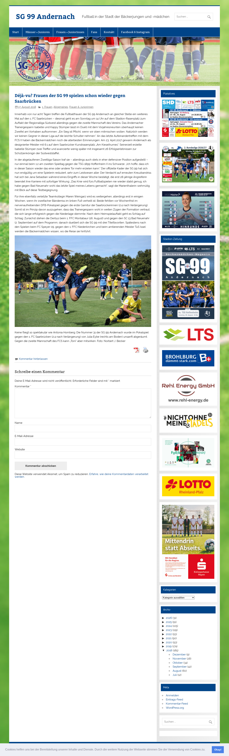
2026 (169, 618)
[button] (206, 749)
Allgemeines (60, 107)
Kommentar (23, 386)
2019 (169, 646)
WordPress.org (175, 707)
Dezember (179, 654)
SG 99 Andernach (45, 16)
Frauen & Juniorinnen (81, 107)
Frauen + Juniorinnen (70, 32)
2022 (169, 634)
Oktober (178, 662)
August (177, 670)
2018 (169, 650)
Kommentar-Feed (177, 703)
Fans (94, 32)
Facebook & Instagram (135, 32)
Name (18, 423)
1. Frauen (47, 107)
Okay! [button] (217, 749)
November (179, 658)
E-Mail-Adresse (24, 436)
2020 (169, 642)
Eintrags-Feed (174, 699)
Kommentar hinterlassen (33, 358)
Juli (175, 675)
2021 (168, 638)
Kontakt (109, 32)
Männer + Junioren (38, 32)
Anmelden (172, 695)
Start (15, 32)
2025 (169, 622)
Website (20, 449)
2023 (169, 630)
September (180, 666)
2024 (169, 626)
